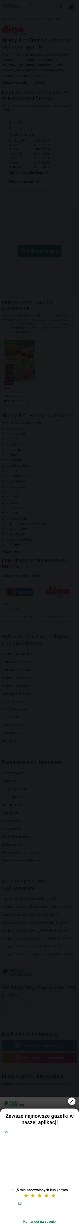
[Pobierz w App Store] (39, 1209)
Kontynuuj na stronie (39, 1221)
